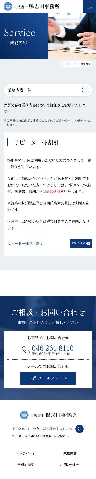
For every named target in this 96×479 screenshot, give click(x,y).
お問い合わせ (70, 464)
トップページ (26, 453)
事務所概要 (25, 464)
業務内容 (70, 453)
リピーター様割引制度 (25, 243)
